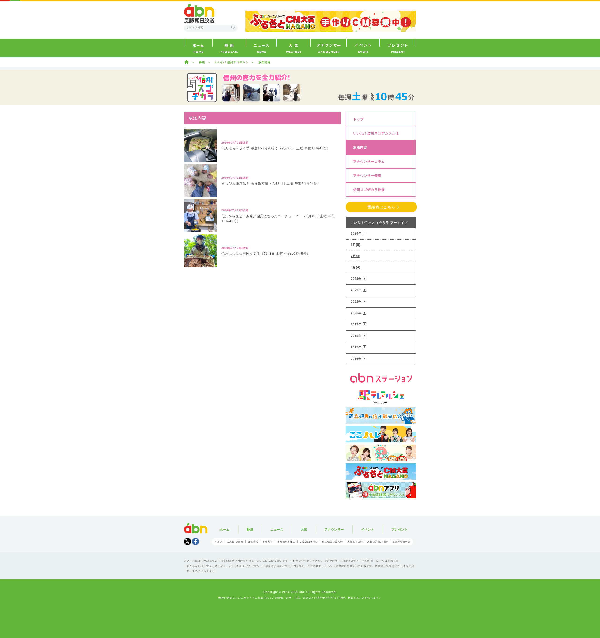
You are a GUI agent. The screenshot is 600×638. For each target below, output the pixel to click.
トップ (358, 119)
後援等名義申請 (401, 541)
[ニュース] (261, 48)
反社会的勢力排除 (377, 541)
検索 (233, 28)
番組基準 (267, 541)
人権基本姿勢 (355, 541)
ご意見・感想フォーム (217, 565)
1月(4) (355, 267)
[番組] (229, 48)
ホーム (186, 62)
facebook (195, 541)
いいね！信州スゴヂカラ (231, 62)
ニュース (277, 529)
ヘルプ (218, 541)
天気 (304, 529)
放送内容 (360, 147)
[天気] (293, 48)
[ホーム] (198, 48)
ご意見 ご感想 (235, 541)
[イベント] (363, 48)
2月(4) (355, 256)
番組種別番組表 (286, 541)
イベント (367, 529)
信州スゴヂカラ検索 (369, 190)
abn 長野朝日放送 (199, 13)
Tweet (187, 541)
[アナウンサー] (328, 48)
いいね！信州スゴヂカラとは (376, 133)
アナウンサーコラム (369, 161)
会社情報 (253, 541)
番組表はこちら (381, 207)
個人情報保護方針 (332, 541)
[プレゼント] (397, 48)
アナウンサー (334, 529)
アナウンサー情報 (367, 175)
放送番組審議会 (309, 541)
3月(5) (355, 245)
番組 (202, 62)
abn (195, 528)
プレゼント (399, 529)
